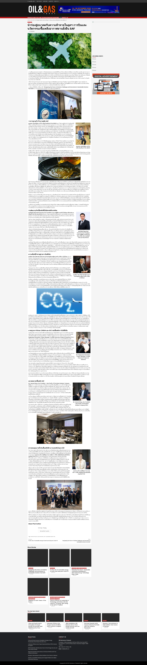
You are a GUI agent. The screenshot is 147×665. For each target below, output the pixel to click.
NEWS (29, 17)
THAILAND (57, 598)
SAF (44, 536)
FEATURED (33, 17)
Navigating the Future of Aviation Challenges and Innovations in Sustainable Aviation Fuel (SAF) (76, 540)
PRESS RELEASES (83, 568)
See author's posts (44, 531)
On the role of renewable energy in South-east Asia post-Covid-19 (43, 540)
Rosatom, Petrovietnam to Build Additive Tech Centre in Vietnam (110, 625)
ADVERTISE (51, 1)
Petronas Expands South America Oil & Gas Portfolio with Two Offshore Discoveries (42, 652)
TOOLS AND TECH (40, 17)
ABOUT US (56, 1)
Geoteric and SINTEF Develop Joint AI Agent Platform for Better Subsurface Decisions (42, 658)
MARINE (40, 597)
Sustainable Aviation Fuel (50, 536)
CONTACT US (65, 17)
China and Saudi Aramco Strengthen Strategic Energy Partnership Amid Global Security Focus (40, 641)
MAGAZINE (46, 17)
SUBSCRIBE (45, 1)
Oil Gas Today (42, 528)
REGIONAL (52, 598)
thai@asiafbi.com (65, 648)
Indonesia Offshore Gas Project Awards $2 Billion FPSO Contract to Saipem (54, 625)
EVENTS (51, 17)
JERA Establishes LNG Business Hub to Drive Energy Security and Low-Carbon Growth (42, 648)
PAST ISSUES (39, 1)
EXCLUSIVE (30, 22)
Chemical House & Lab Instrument (37, 536)
